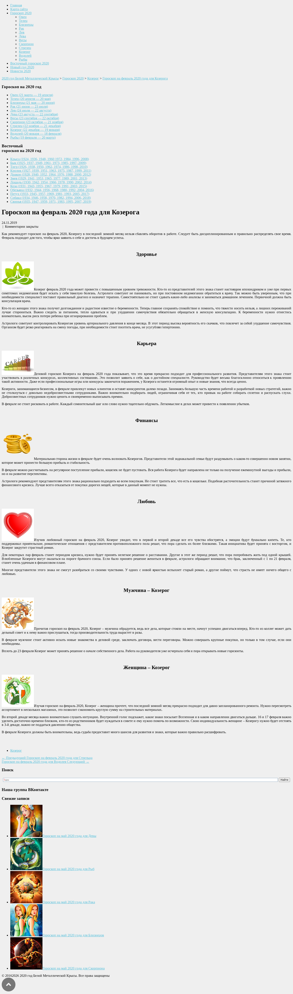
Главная (16, 5)
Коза (48, 186)
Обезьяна (52, 190)
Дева (22, 36)
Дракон (50, 174)
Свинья (50, 201)
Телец (23, 21)
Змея (48, 178)
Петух (49, 194)
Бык (48, 163)
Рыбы (23, 59)
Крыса (49, 159)
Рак (21, 28)
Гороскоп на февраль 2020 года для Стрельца (47, 758)
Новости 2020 (20, 71)
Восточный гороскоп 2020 (29, 63)
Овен (23, 17)
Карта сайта (19, 9)
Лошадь (51, 182)
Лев (21, 32)
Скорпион (26, 44)
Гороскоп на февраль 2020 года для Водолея (45, 762)
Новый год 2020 (22, 67)
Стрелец (25, 48)
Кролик (50, 170)
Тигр (49, 167)
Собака (50, 198)
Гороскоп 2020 (21, 13)
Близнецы (26, 24)
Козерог (24, 52)
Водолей (25, 55)
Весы (23, 40)
